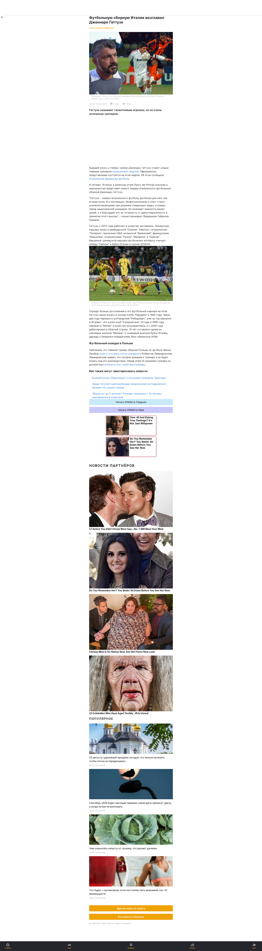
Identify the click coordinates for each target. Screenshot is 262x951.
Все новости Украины (131, 916)
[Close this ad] (2, 17)
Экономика (11, 115)
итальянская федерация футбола (109, 178)
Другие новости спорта (131, 908)
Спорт (8, 167)
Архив (8, 222)
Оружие (10, 183)
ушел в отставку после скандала (119, 353)
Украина (10, 107)
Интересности (13, 199)
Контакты (10, 230)
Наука (136, 167)
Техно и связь (13, 175)
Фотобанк (138, 250)
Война (136, 99)
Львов (136, 143)
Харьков (138, 149)
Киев (10, 143)
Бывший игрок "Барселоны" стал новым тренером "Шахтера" (129, 377)
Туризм (137, 191)
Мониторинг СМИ (18, 257)
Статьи (137, 207)
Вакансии (138, 222)
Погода (137, 199)
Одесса (12, 156)
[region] (131, 141)
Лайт (136, 175)
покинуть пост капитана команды (124, 364)
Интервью (11, 215)
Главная (10, 99)
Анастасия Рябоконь (101, 28)
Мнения (137, 215)
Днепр (11, 149)
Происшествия (141, 183)
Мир (135, 115)
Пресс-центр (140, 257)
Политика (138, 107)
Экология (10, 122)
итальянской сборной (126, 171)
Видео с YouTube (15, 207)
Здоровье (10, 191)
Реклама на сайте (18, 250)
